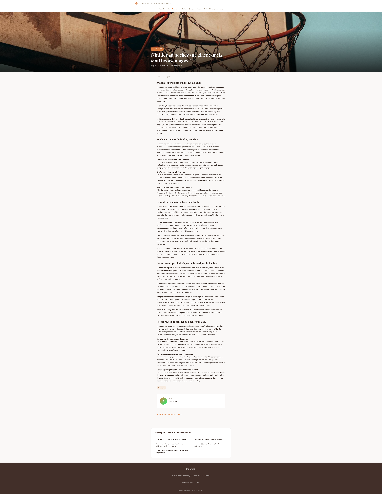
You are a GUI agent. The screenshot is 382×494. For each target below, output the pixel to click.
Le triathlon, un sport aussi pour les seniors (171, 439)
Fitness (199, 9)
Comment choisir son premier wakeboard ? (209, 439)
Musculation (213, 9)
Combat (191, 9)
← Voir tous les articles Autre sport (169, 414)
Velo (221, 9)
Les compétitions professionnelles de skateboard (206, 445)
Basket (184, 9)
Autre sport (176, 9)
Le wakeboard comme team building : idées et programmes (172, 451)
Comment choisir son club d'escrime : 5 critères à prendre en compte (169, 445)
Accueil (161, 9)
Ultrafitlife (191, 469)
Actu (168, 9)
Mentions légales (187, 482)
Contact (197, 482)
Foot (205, 9)
